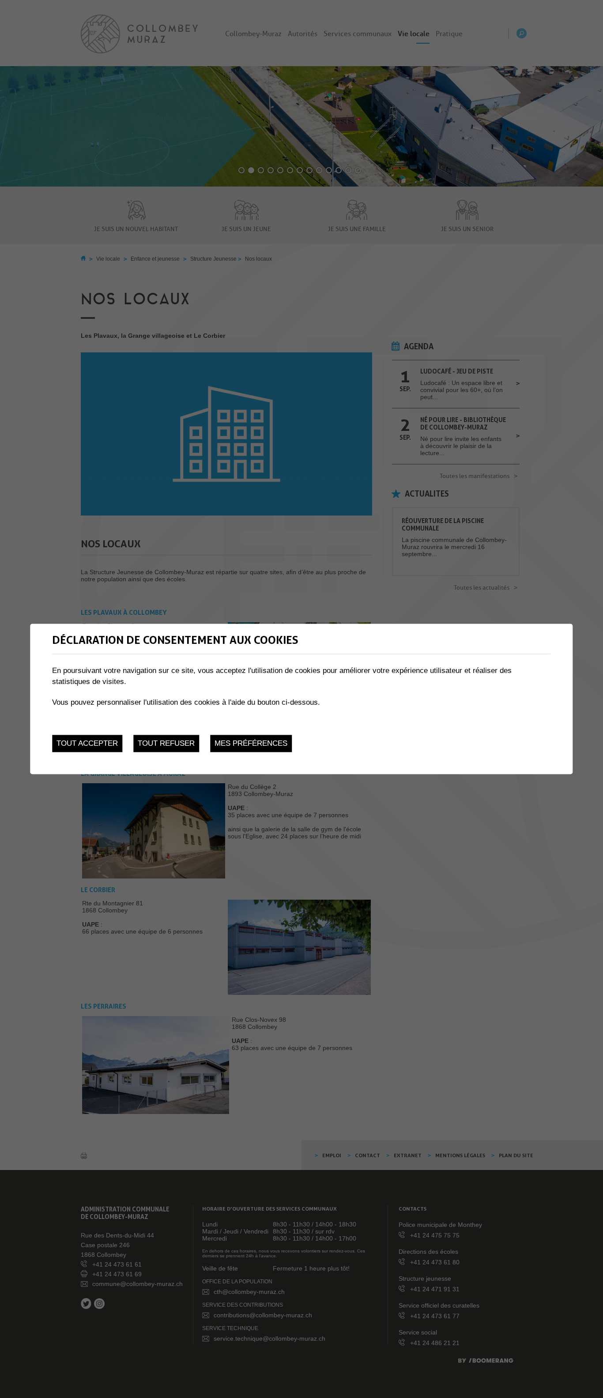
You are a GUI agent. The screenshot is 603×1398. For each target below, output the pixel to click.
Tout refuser (166, 743)
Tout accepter (87, 743)
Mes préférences (251, 743)
